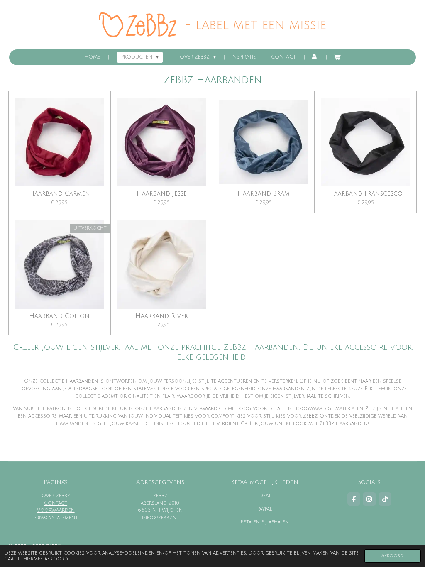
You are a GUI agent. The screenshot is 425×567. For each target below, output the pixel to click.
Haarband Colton (59, 316)
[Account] (314, 57)
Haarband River (161, 316)
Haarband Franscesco (366, 194)
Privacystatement (56, 518)
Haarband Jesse (162, 194)
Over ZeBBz (56, 496)
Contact (55, 503)
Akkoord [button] (392, 555)
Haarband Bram (263, 194)
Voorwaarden (56, 510)
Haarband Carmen (59, 194)
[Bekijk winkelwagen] (336, 57)
